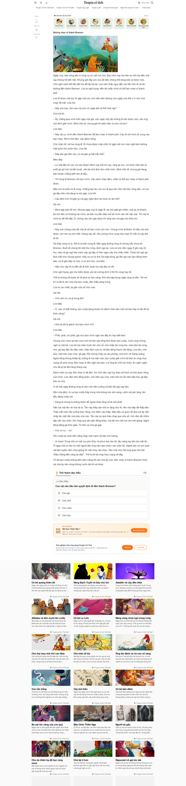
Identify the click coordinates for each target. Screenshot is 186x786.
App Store (127, 547)
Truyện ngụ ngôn (82, 7)
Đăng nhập (145, 3)
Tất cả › (146, 16)
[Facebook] (41, 2)
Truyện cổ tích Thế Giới (65, 7)
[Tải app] (46, 2)
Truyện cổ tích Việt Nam (45, 7)
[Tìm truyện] (151, 2)
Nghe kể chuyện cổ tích (129, 7)
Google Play (140, 547)
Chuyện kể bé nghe (110, 7)
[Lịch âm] (35, 2)
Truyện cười (96, 7)
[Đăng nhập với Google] (139, 2)
